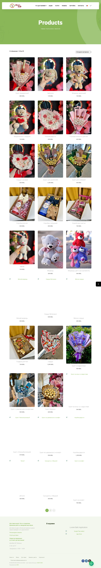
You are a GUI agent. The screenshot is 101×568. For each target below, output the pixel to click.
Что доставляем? (40, 5)
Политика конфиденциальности (19, 560)
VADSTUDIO (40, 562)
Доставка (23, 557)
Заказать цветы (33, 557)
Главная (43, 28)
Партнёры (72, 5)
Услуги (57, 5)
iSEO (18, 564)
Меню (17, 557)
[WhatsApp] (91, 563)
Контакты (81, 5)
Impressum (42, 557)
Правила (64, 5)
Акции (50, 5)
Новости (11, 557)
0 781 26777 (12, 546)
